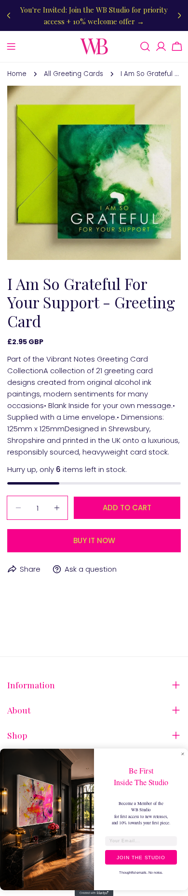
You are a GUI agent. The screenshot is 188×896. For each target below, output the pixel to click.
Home (17, 73)
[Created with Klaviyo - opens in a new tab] (94, 893)
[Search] (145, 46)
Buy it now (94, 540)
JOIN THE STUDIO (141, 857)
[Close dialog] (183, 754)
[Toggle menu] (11, 46)
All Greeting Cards (73, 73)
